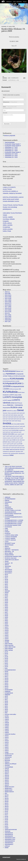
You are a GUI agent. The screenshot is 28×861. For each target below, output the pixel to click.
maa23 (17, 436)
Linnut (12, 403)
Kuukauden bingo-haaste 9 (13, 152)
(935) (8, 320)
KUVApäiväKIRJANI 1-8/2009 (13, 80)
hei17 (7, 416)
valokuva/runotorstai (14, 449)
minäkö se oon (15, 440)
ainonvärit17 (8, 573)
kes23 (6, 686)
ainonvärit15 (8, 569)
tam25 (6, 810)
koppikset (7, 691)
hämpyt (19, 420)
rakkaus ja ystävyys (10, 763)
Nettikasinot (8, 1)
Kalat (6, 528)
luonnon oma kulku (8, 434)
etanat (19, 415)
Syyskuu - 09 (8, 563)
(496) (8, 300)
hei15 (22, 415)
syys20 (11, 443)
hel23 (6, 622)
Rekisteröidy (19, 1)
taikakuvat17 (8, 788)
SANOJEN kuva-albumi (12, 410)
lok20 (15, 432)
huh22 (6, 635)
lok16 (7, 432)
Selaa (14, 1)
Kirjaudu (25, 1)
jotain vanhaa (9, 650)
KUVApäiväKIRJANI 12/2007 (13, 523)
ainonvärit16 (13, 413)
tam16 (4, 445)
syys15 (16, 441)
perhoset (5, 441)
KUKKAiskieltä (17, 378)
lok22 (20, 432)
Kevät (19, 392)
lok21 (17, 432)
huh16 (17, 418)
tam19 (13, 445)
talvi (21, 443)
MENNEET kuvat (10, 543)
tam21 (16, 445)
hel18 (9, 418)
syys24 (18, 443)
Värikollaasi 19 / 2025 (11, 155)
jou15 (13, 426)
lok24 (6, 711)
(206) (8, 315)
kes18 (21, 428)
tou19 (15, 447)
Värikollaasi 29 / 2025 (11, 154)
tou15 (4, 447)
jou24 (9, 428)
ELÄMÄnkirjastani (9, 371)
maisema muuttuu (7, 438)
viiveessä (22, 449)
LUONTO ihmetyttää (12, 397)
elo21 (4, 415)
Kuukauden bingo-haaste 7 (13, 144)
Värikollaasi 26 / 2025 (11, 157)
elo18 (20, 413)
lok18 (12, 432)
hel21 (6, 619)
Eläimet (18, 371)
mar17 (18, 438)
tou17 (9, 447)
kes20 (6, 681)
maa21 (14, 436)
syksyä (7, 768)
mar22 (7, 747)
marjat (10, 440)
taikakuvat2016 (9, 791)
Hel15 (22, 371)
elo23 (9, 415)
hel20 (15, 418)
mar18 (21, 438)
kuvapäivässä (22, 430)
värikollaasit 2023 (19, 451)
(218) (8, 311)
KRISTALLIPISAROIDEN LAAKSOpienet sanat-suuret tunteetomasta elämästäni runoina (13, 199)
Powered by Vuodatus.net (21, 859)
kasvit (12, 428)
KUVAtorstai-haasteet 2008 (15, 389)
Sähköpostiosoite (10, 102)
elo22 (7, 415)
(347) (8, 318)
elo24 (12, 415)
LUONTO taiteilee (7, 400)
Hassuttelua (8, 502)
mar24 (7, 440)
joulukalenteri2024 (10, 670)
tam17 (7, 445)
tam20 (6, 801)
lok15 (4, 432)
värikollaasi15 (9, 833)
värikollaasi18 (6, 451)
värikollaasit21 (21, 453)
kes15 (6, 673)
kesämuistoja (15, 430)
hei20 (15, 416)
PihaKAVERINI (6, 407)
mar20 (7, 744)
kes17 (18, 428)
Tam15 (7, 564)
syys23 (7, 783)
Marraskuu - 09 (9, 551)
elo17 (6, 578)
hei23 (23, 416)
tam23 (22, 445)
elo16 (6, 576)
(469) (8, 306)
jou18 (21, 426)
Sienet (20, 410)
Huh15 (4, 374)
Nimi (4, 97)
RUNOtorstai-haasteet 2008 (13, 556)
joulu (6, 668)
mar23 (7, 749)
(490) (8, 305)
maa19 (10, 436)
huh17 (20, 418)
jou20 (24, 426)
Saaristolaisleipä (9, 142)
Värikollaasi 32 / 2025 (11, 149)
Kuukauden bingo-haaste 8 (13, 145)
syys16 (20, 441)
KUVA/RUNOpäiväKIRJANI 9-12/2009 (11, 381)
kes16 (15, 428)
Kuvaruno (6, 395)
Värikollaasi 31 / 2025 (11, 150)
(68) (7, 293)
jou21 (4, 428)
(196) (8, 316)
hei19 (12, 416)
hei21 (17, 416)
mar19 (7, 742)
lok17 (9, 432)
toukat (7, 449)
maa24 (20, 436)
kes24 (10, 430)
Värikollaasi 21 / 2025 (11, 147)
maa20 (7, 726)
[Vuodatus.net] (6, 857)
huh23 (13, 420)
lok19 (6, 703)
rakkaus (9, 441)
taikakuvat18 (8, 790)
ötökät (11, 455)
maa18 (7, 436)
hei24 (6, 609)
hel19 (12, 418)
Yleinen (9, 413)
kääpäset (7, 694)
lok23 (6, 709)
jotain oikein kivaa (7, 426)
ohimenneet (22, 440)
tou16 (7, 447)
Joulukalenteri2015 (10, 512)
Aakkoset (7, 497)
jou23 (7, 428)
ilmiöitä (7, 423)
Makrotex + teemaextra (15, 405)
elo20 (6, 582)
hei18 (9, 416)
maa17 (4, 436)
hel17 (7, 418)
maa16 (22, 434)
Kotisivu (10, 107)
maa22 (7, 729)
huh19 (4, 420)
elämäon (15, 415)
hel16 (4, 418)
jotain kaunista (20, 424)
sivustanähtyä (9, 767)
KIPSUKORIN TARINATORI (13, 513)
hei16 (4, 416)
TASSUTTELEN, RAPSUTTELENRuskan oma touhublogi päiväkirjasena (13, 207)
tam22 (19, 445)
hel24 (6, 624)
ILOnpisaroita (19, 374)
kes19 (4, 430)
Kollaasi (23, 392)
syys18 (7, 443)
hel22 (6, 620)
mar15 (12, 438)
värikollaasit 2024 (6, 453)
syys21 (15, 443)
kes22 (6, 684)
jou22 (6, 663)
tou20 (18, 447)
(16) (7, 321)
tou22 (23, 447)
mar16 (15, 438)
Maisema (5, 405)
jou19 (6, 658)
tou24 (4, 449)
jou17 (18, 426)
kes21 (7, 430)
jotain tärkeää (9, 648)
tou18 (12, 447)
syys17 (4, 443)
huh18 (23, 418)
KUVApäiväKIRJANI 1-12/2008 (14, 520)
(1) (7, 292)
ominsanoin (8, 757)
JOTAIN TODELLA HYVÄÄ (10, 376)
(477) (8, 303)
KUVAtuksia (10, 391)
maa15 (19, 434)
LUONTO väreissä (10, 540)
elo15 (18, 413)
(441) (8, 295)
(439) (8, 297)
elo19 (23, 413)
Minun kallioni (9, 553)
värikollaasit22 (6, 455)
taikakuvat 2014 (9, 786)
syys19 (7, 777)
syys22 (7, 782)
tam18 (10, 445)
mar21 (4, 440)
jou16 (15, 426)
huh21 (10, 420)
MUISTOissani (18, 403)
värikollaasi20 (12, 451)
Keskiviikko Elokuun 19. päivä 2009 (13, 30)
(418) (8, 298)
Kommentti (5, 112)
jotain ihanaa (14, 424)
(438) (8, 301)
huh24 (16, 420)
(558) (8, 310)
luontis (15, 434)
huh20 (7, 420)
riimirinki (13, 441)
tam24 (6, 808)
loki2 (6, 712)
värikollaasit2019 (14, 453)
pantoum (7, 759)
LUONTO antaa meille (15, 395)
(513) (8, 308)
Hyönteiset (10, 374)
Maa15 (7, 546)
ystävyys (7, 846)
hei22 (20, 416)
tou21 (20, 447)
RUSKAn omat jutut (10, 558)
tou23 (6, 824)
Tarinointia (5, 413)
